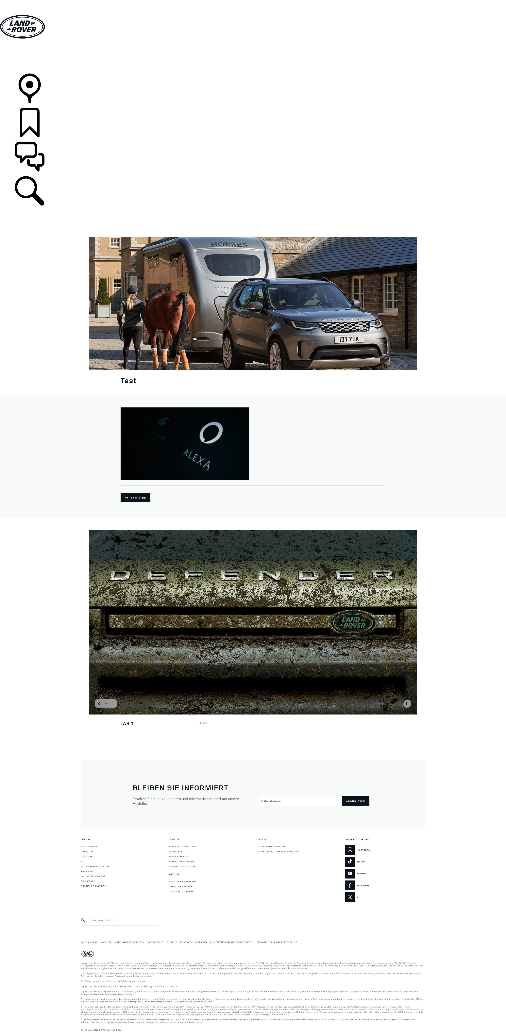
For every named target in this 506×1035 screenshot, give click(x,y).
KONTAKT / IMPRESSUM (193, 942)
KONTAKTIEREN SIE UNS (182, 866)
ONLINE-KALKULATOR (93, 876)
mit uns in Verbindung (178, 968)
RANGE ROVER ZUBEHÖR (182, 881)
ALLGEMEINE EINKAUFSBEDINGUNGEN (232, 942)
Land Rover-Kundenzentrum (131, 980)
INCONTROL (175, 851)
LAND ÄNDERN (89, 942)
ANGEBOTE (87, 871)
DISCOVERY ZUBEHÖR (181, 891)
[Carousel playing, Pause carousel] (407, 703)
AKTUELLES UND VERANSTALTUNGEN (278, 851)
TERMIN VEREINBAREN (181, 861)
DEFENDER (87, 851)
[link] (253, 56)
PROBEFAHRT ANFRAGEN (95, 866)
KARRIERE (106, 942)
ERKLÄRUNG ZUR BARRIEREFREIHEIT (277, 942)
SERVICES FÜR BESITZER (182, 846)
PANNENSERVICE (178, 856)
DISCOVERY (87, 856)
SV (82, 861)
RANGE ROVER (89, 846)
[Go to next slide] (409, 621)
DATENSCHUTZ (155, 942)
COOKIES (172, 942)
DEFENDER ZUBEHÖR (181, 886)
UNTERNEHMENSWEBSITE (271, 846)
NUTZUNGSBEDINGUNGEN (129, 942)
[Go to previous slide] (96, 621)
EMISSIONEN (88, 880)
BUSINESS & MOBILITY (93, 885)
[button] (253, 2)
